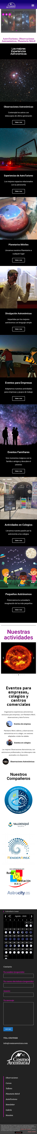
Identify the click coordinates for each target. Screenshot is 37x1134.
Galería (9, 1110)
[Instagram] (10, 14)
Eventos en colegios (22, 743)
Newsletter (10, 1104)
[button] (33, 5)
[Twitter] (6, 14)
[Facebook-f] (3, 14)
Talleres (9, 1088)
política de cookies (26, 1129)
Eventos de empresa (22, 724)
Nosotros (9, 1115)
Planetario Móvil (13, 1094)
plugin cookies (32, 1131)
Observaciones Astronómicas (22, 762)
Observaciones (12, 1078)
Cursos (9, 1083)
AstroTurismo (11, 1099)
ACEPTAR (18, 1132)
